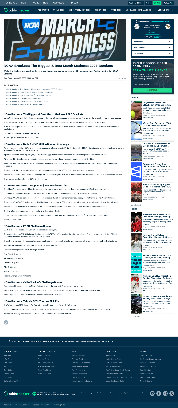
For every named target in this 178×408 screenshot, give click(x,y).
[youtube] (152, 393)
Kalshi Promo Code (113, 359)
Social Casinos (145, 370)
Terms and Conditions (21, 405)
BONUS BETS (11, 3)
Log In (157, 3)
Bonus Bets (110, 356)
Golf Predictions (78, 370)
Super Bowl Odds (44, 370)
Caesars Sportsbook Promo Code (119, 377)
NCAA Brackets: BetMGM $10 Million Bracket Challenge (29, 92)
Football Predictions (80, 359)
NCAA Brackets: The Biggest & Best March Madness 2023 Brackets (34, 89)
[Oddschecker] (17, 393)
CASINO (35, 3)
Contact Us (45, 405)
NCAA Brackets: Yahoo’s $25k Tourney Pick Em (26, 104)
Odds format (136, 3)
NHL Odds (8, 366)
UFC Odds (8, 377)
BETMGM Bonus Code (115, 366)
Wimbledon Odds (44, 374)
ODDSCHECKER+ (59, 3)
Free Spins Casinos (147, 363)
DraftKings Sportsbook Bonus (118, 370)
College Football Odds (12, 381)
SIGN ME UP (152, 90)
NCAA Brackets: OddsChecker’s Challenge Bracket (27, 101)
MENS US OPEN (164, 10)
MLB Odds (8, 363)
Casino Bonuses (146, 356)
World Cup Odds (44, 356)
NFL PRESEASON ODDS (81, 10)
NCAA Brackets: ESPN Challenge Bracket (23, 98)
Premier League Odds (46, 366)
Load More (135, 317)
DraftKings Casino (147, 377)
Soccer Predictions (79, 374)
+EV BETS (74, 3)
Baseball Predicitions (80, 366)
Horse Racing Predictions (82, 381)
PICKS (45, 3)
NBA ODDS (101, 10)
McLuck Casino (146, 381)
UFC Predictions (78, 377)
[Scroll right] (172, 10)
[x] (171, 393)
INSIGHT (24, 3)
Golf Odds (8, 370)
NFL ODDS (117, 10)
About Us (7, 405)
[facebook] (158, 393)
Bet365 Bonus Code (114, 363)
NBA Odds (8, 359)
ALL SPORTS (43, 10)
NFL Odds (8, 356)
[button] (168, 3)
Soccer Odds (9, 374)
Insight (135, 97)
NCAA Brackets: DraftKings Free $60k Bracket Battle (28, 95)
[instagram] (165, 393)
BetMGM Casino (146, 374)
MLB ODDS (60, 10)
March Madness (47, 122)
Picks (134, 208)
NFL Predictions (78, 356)
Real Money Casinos (148, 366)
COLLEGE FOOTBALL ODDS (139, 10)
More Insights (136, 205)
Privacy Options (59, 405)
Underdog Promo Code (115, 381)
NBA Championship (45, 363)
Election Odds (43, 359)
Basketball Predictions (81, 363)
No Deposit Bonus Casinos (150, 359)
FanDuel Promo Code (114, 374)
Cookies (36, 405)
